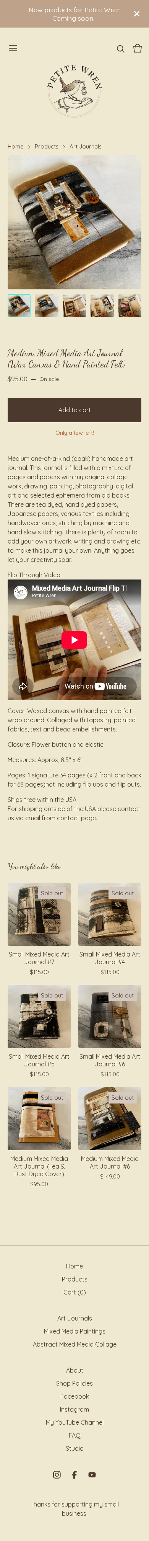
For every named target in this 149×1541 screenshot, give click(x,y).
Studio (75, 1448)
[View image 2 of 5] (46, 305)
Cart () (74, 1292)
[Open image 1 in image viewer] (74, 222)
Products (46, 146)
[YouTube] (92, 1475)
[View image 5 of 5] (129, 305)
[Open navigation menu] (13, 48)
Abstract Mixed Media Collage (75, 1344)
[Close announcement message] (137, 14)
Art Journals (86, 146)
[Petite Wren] (74, 91)
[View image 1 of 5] (19, 305)
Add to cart (74, 410)
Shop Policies (74, 1383)
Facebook (74, 1396)
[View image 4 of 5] (102, 305)
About (74, 1370)
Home (16, 146)
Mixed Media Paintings (74, 1331)
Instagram (74, 1409)
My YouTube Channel (75, 1422)
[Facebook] (74, 1475)
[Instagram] (57, 1475)
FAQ (75, 1435)
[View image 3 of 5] (74, 305)
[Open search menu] (121, 48)
